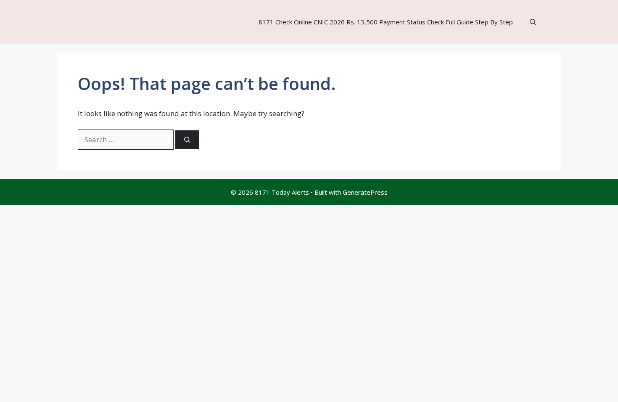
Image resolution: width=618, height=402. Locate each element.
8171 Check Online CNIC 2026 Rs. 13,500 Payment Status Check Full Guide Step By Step (386, 22)
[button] (532, 22)
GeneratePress (365, 192)
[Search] (187, 139)
